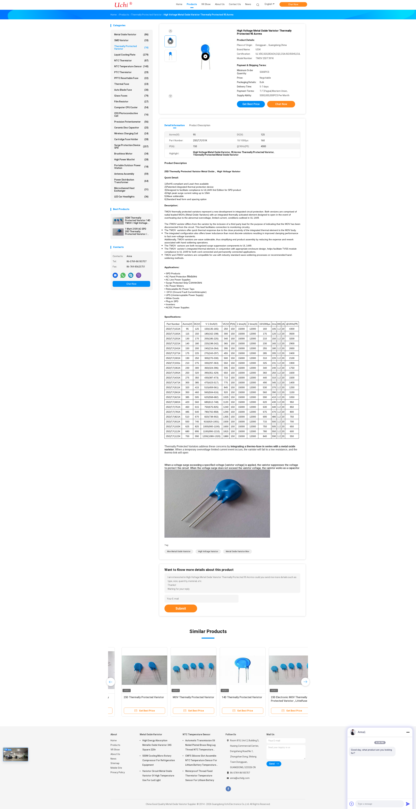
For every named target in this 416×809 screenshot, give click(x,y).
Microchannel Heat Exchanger (131, 189)
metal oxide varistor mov (237, 551)
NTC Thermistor (131, 60)
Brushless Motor (131, 153)
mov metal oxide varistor (178, 551)
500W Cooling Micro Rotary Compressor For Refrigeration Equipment (158, 760)
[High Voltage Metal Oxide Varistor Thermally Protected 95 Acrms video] (205, 56)
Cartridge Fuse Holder (131, 139)
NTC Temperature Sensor (131, 66)
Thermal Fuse (131, 84)
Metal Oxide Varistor (131, 34)
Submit (181, 608)
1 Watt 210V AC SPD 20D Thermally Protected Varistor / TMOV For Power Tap (136, 231)
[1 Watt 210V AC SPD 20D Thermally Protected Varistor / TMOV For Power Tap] (118, 231)
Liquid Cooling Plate (131, 54)
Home (113, 740)
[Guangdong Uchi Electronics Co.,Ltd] (123, 5)
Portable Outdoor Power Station (131, 166)
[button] (232, 460)
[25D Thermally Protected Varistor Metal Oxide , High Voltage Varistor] (231, 670)
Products (115, 745)
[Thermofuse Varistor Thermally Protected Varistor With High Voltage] (280, 670)
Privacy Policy (117, 772)
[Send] (407, 803)
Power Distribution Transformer (131, 181)
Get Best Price (251, 104)
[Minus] (408, 732)
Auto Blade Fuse (131, 90)
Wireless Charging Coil (131, 133)
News (113, 758)
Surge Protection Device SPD (131, 146)
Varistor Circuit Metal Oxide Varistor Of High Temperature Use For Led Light (158, 775)
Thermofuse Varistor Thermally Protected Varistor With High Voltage (279, 701)
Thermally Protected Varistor (131, 47)
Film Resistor (131, 101)
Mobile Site (116, 768)
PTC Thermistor (131, 72)
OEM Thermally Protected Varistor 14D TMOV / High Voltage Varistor (137, 220)
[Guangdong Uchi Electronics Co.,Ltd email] (115, 275)
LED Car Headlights (131, 196)
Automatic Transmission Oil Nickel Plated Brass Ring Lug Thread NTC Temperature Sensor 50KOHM (200, 745)
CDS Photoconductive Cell (131, 114)
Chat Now (293, 4)
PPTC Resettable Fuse (131, 78)
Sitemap (114, 763)
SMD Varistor (131, 40)
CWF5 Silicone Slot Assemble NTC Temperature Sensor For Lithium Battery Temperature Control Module (201, 760)
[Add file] (351, 803)
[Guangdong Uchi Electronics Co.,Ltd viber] (138, 275)
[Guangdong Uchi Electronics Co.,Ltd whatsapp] (123, 275)
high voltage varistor (208, 551)
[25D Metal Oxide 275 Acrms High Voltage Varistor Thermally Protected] (133, 670)
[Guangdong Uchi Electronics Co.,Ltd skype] (130, 275)
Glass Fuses (131, 95)
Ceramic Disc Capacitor (131, 127)
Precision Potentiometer (131, 121)
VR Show (115, 749)
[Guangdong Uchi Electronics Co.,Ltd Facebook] (228, 789)
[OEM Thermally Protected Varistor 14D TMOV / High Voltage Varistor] (118, 220)
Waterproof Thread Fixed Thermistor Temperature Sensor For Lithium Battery (199, 775)
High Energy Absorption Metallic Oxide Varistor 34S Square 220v (156, 745)
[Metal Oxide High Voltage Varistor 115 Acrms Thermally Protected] (182, 670)
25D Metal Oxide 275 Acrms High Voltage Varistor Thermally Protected (132, 701)
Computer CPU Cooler (131, 107)
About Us (115, 754)
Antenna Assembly (131, 174)
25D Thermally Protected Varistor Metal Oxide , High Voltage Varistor (231, 701)
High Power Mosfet (131, 159)
